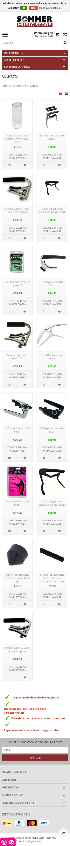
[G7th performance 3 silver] (17, 394)
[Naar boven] (63, 832)
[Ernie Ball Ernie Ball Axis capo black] (17, 468)
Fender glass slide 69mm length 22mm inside (17, 139)
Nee (33, 8)
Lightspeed (35, 841)
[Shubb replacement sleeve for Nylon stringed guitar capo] (52, 541)
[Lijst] (66, 93)
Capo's (34, 85)
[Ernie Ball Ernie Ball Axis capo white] (52, 321)
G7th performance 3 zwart (52, 430)
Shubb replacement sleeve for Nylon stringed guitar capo (52, 578)
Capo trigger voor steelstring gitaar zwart (52, 503)
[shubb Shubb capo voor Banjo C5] (17, 321)
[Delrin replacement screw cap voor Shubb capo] (17, 541)
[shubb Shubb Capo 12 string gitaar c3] (17, 248)
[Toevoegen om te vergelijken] (9, 165)
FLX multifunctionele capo (52, 137)
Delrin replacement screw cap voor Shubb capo (17, 578)
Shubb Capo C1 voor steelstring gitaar (17, 210)
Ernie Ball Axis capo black (17, 503)
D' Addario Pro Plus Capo (52, 283)
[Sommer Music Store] (35, 21)
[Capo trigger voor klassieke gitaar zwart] (52, 175)
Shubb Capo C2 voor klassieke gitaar (17, 649)
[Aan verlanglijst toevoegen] (24, 165)
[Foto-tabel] (60, 93)
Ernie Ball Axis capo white (52, 356)
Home (5, 85)
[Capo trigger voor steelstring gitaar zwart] (52, 468)
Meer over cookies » (50, 8)
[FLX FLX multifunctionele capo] (52, 102)
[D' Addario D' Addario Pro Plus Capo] (52, 248)
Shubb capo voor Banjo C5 (17, 356)
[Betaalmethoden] (7, 823)
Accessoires (19, 85)
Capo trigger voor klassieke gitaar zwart (52, 210)
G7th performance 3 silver (17, 430)
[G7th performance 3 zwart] (52, 394)
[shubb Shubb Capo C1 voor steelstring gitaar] (17, 175)
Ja (24, 8)
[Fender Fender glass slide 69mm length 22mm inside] (17, 102)
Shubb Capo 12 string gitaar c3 (17, 283)
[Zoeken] (65, 43)
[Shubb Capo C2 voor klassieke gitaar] (17, 614)
